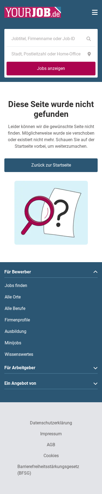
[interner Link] (32, 12)
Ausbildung (15, 331)
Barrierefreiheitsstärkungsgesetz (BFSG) (48, 470)
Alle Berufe (15, 308)
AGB (51, 444)
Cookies (51, 455)
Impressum (51, 433)
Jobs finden (16, 285)
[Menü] (95, 12)
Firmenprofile (17, 320)
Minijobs (13, 342)
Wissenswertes (19, 354)
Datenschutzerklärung (51, 422)
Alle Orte (13, 297)
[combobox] (45, 39)
